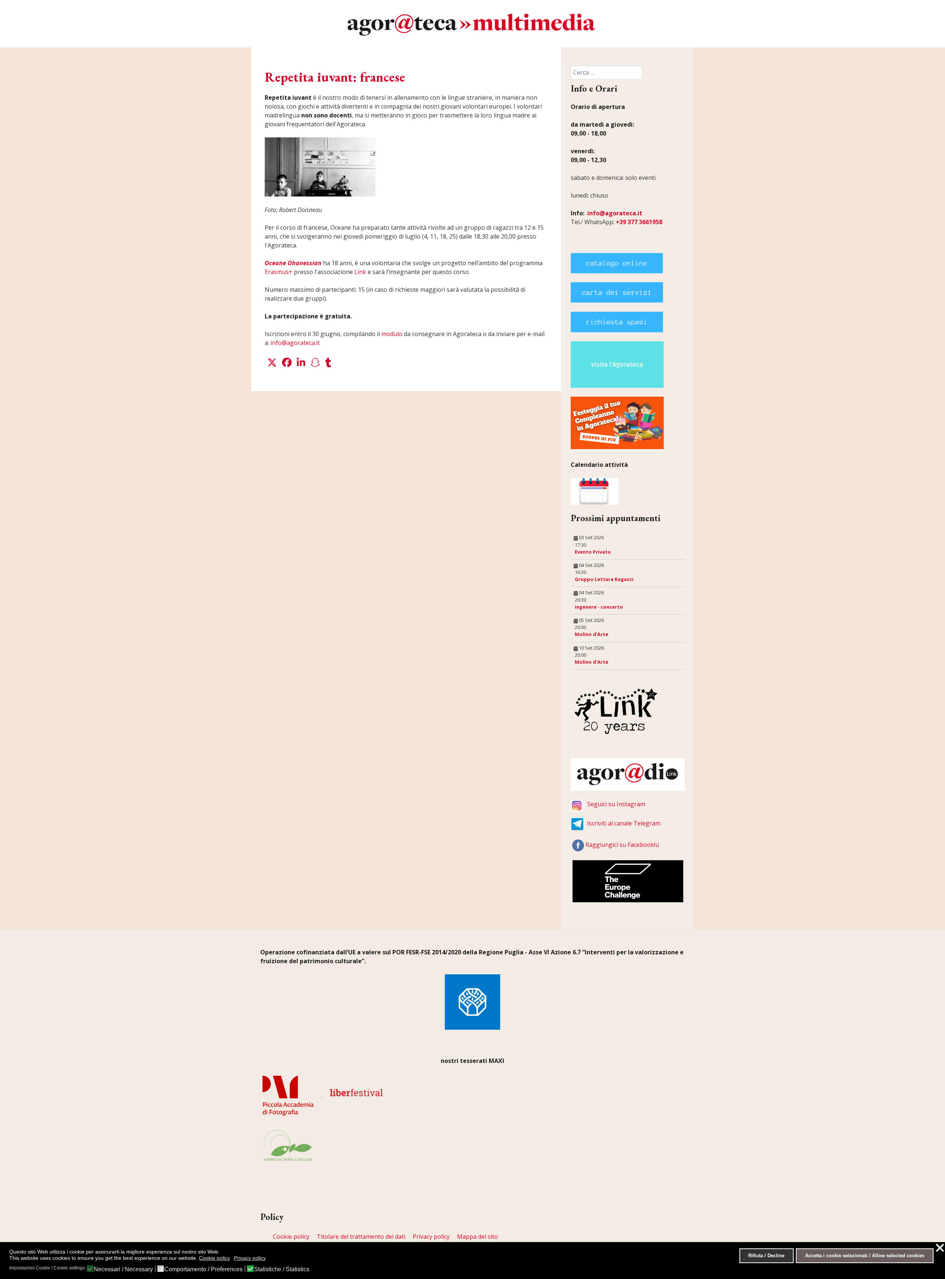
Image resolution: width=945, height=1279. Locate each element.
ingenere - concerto (599, 606)
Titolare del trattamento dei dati (361, 1236)
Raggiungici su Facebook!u (622, 845)
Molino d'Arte (591, 634)
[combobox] (606, 72)
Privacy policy (431, 1236)
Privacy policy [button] (250, 1258)
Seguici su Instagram (616, 804)
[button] (272, 362)
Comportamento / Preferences (203, 1269)
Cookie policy (291, 1236)
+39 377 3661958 (639, 222)
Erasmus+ (278, 272)
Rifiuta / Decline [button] (766, 1255)
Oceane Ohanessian (293, 263)
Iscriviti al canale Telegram (623, 823)
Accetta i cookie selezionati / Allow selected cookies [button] (864, 1255)
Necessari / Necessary (123, 1269)
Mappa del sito (477, 1236)
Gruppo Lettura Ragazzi (604, 579)
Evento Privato (593, 551)
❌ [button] (939, 1248)
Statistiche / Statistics (281, 1269)
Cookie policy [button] (214, 1258)
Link (360, 272)
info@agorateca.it (295, 343)
